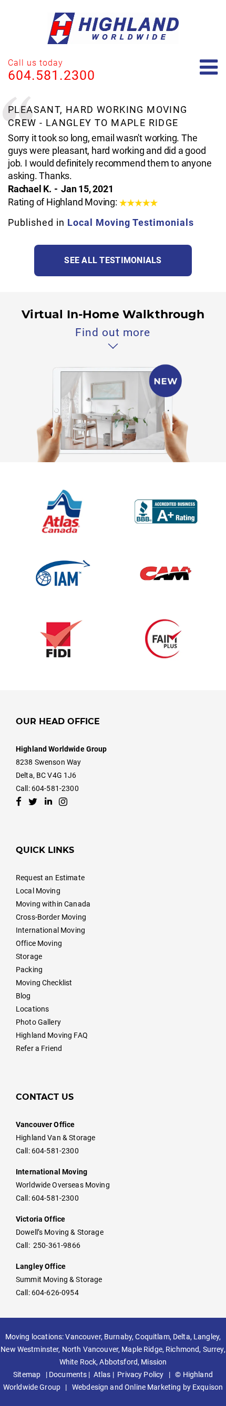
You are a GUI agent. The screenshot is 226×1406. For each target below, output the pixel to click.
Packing (29, 969)
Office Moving (39, 943)
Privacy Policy (140, 1374)
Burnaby (118, 1336)
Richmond (182, 1349)
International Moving (50, 930)
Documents (68, 1374)
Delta (181, 1336)
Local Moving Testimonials (130, 222)
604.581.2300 (51, 75)
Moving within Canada (53, 904)
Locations (32, 1009)
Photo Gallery (38, 1022)
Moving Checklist (44, 982)
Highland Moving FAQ (52, 1035)
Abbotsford (118, 1362)
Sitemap (26, 1374)
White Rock (77, 1362)
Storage (29, 956)
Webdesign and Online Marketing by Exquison (147, 1387)
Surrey (213, 1349)
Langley (206, 1336)
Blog (23, 996)
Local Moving (38, 891)
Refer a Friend (39, 1048)
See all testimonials (112, 260)
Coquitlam (152, 1336)
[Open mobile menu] (209, 67)
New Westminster (29, 1349)
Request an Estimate (50, 877)
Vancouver (82, 1336)
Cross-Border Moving (51, 917)
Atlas (102, 1374)
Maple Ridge (141, 1349)
